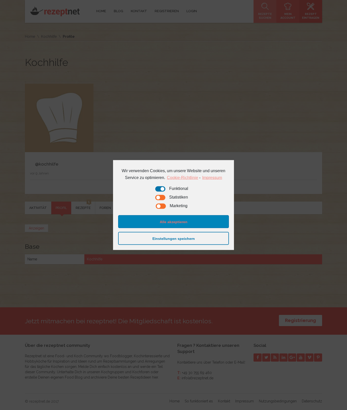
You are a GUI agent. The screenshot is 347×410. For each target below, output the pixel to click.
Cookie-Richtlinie (182, 177)
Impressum (212, 177)
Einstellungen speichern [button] (173, 238)
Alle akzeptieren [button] (173, 222)
